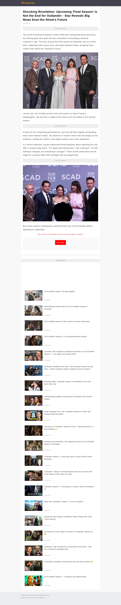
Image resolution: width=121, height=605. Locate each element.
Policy (28, 597)
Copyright (41, 597)
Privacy (36, 597)
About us (23, 597)
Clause (32, 597)
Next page (60, 242)
